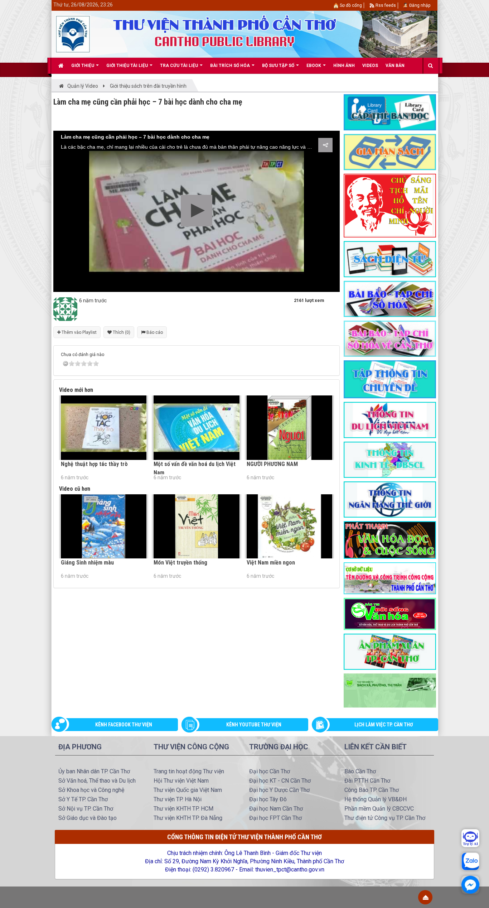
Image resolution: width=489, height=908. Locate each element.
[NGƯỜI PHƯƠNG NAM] (289, 427)
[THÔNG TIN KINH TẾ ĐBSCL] (390, 459)
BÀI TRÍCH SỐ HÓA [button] (230, 65)
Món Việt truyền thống (180, 562)
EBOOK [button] (314, 65)
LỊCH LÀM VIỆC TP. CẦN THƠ (383, 724)
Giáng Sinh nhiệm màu (87, 562)
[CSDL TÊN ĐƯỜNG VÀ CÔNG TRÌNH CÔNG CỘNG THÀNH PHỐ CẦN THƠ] (390, 578)
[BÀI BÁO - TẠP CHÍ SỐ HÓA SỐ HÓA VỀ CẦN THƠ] (390, 338)
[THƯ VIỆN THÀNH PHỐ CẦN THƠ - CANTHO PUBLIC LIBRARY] (73, 34)
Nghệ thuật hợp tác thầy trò (94, 464)
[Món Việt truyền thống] (196, 526)
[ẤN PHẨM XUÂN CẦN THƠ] (390, 651)
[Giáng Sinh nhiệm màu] (103, 526)
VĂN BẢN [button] (395, 65)
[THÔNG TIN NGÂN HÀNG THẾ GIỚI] (390, 499)
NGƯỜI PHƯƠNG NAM (272, 464)
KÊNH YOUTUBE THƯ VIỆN (253, 724)
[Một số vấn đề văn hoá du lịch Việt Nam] (196, 427)
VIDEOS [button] (370, 65)
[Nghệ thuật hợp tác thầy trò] (103, 427)
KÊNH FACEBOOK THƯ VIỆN (123, 724)
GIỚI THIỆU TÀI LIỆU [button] (127, 65)
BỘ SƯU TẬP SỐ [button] (278, 65)
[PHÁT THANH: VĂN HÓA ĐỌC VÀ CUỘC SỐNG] (390, 539)
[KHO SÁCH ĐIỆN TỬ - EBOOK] (390, 258)
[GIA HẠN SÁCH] (390, 151)
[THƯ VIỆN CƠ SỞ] (390, 690)
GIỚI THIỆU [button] (83, 65)
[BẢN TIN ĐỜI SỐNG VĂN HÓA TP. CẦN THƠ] (390, 613)
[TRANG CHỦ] (61, 65)
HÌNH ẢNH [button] (344, 65)
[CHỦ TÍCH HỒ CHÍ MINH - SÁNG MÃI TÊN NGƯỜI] (390, 205)
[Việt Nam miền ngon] (289, 526)
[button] (196, 210)
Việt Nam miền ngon (271, 562)
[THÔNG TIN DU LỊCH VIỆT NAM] (390, 419)
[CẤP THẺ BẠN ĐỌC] (390, 112)
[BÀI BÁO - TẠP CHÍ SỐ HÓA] (390, 298)
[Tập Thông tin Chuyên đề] (390, 379)
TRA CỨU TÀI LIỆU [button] (179, 65)
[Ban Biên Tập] (65, 309)
